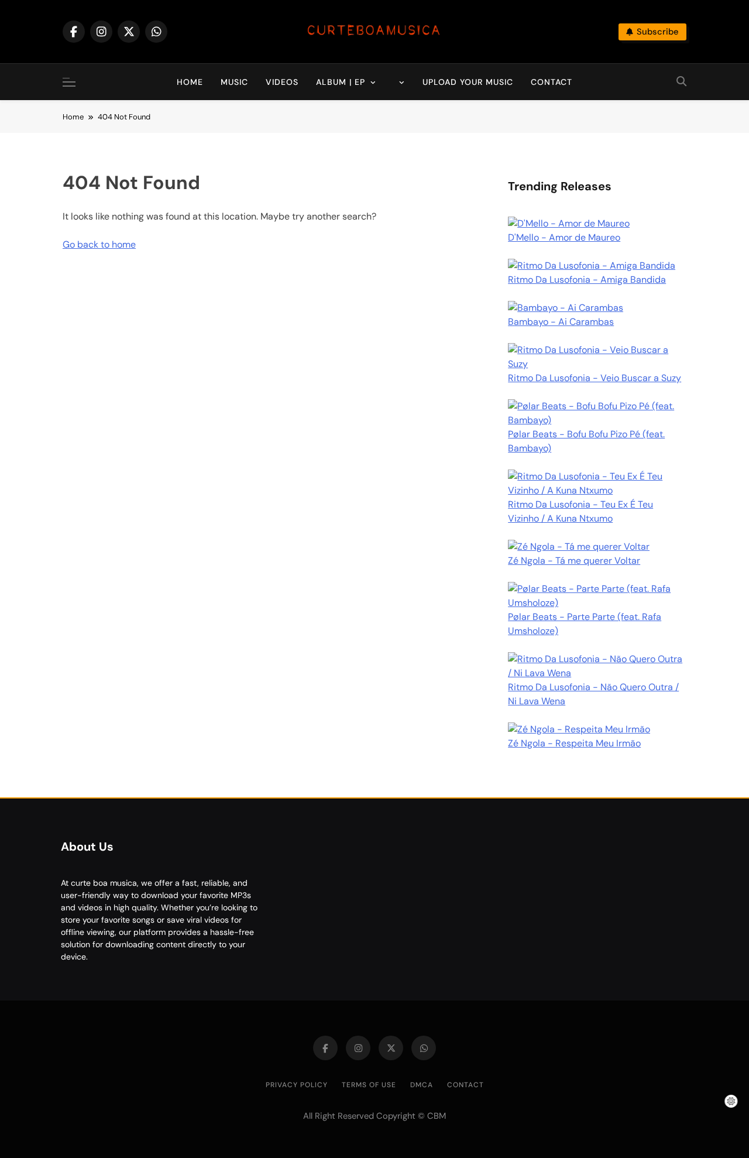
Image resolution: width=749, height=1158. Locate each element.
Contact (551, 82)
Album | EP (340, 82)
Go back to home (99, 244)
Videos (282, 82)
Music (234, 82)
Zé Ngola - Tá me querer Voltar (574, 560)
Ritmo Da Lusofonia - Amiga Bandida (587, 279)
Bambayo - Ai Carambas (561, 322)
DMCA (421, 1085)
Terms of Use (369, 1085)
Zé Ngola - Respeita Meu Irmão (574, 743)
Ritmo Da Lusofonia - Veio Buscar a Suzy (594, 378)
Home (190, 82)
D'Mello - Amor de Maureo (564, 237)
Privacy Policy (297, 1085)
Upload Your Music (467, 82)
